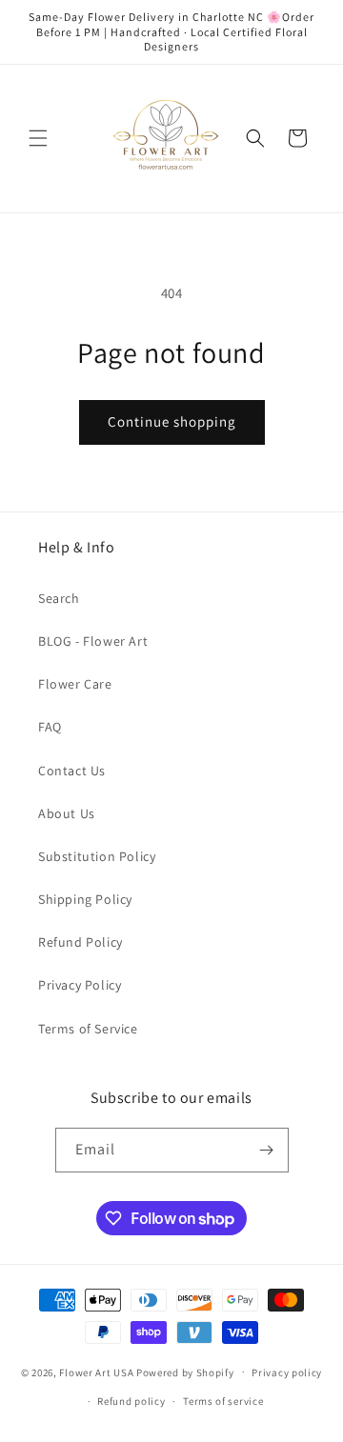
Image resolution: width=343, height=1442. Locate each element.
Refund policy (131, 1401)
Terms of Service (88, 1028)
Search (59, 598)
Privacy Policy (79, 984)
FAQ (50, 726)
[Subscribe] (267, 1150)
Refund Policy (80, 942)
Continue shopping (172, 421)
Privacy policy (287, 1372)
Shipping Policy (85, 899)
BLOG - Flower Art (93, 641)
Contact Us (72, 770)
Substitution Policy (96, 856)
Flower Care (75, 683)
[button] (38, 138)
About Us (66, 813)
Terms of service (223, 1401)
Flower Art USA (96, 1371)
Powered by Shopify (185, 1371)
